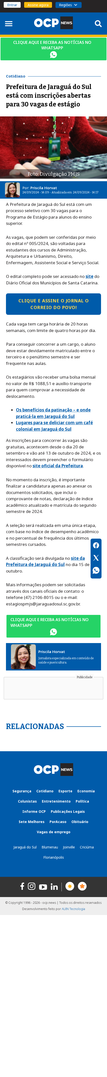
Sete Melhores (32, 821)
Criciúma (87, 847)
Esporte (65, 791)
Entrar (12, 4)
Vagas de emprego (53, 831)
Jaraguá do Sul (25, 847)
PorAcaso (58, 821)
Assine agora (38, 4)
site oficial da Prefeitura (58, 466)
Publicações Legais (68, 811)
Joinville (69, 847)
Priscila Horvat (43, 187)
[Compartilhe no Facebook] (96, 546)
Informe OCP (34, 811)
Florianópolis (53, 857)
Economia (86, 791)
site (89, 276)
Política (82, 801)
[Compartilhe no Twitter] (96, 558)
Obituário (79, 821)
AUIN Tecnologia (73, 909)
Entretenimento (56, 801)
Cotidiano (45, 791)
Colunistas (27, 801)
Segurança (21, 791)
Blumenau (50, 847)
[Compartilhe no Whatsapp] (96, 571)
